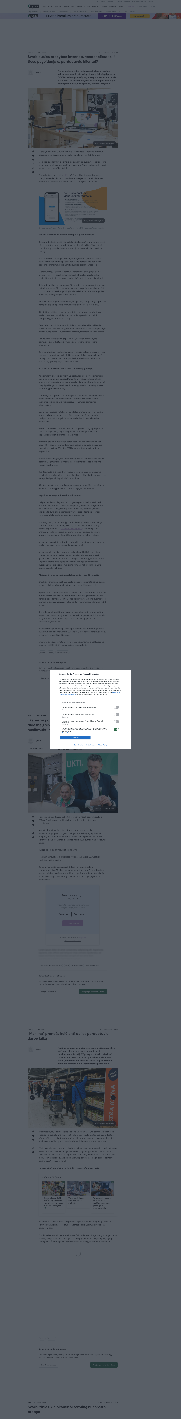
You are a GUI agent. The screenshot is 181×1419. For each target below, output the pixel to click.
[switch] (116, 707)
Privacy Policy (102, 745)
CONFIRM (75, 737)
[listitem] (90, 703)
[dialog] (90, 709)
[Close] (127, 674)
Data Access (90, 745)
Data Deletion (78, 745)
